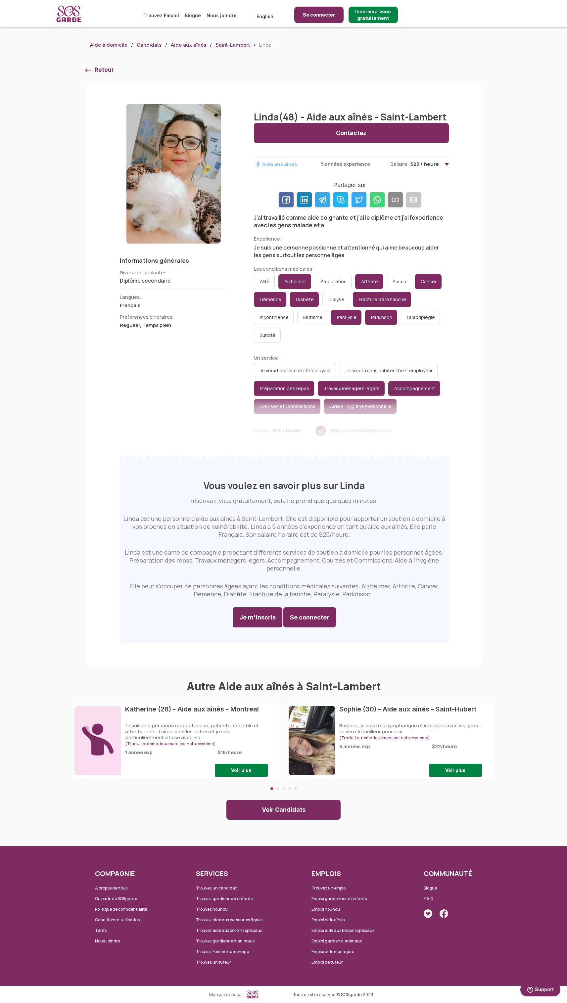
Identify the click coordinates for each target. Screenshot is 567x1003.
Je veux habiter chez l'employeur (295, 370)
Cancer (429, 281)
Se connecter (319, 15)
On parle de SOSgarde (116, 898)
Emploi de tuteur (327, 962)
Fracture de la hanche (382, 299)
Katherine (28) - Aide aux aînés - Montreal (192, 709)
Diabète (305, 299)
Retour (104, 70)
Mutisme (312, 317)
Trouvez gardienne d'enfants (224, 898)
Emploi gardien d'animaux (336, 941)
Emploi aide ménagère (332, 951)
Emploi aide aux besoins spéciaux (342, 930)
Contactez (351, 132)
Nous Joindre (107, 941)
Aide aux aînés (188, 45)
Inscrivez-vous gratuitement (373, 15)
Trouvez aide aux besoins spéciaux (229, 930)
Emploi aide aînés (328, 920)
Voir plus (241, 770)
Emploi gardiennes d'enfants (339, 898)
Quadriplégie (421, 317)
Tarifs (101, 930)
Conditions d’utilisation (117, 920)
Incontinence (274, 317)
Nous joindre (222, 15)
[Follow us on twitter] (428, 913)
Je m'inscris (257, 617)
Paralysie (346, 317)
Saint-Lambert (232, 45)
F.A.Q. (429, 898)
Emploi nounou (325, 909)
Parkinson (381, 317)
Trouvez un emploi (329, 888)
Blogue (193, 15)
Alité (265, 281)
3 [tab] (283, 788)
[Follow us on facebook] (444, 913)
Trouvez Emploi (161, 15)
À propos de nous (111, 888)
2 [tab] (277, 788)
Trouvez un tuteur (213, 962)
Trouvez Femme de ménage (222, 951)
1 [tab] (271, 788)
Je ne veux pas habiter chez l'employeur (389, 370)
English (265, 16)
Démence (270, 299)
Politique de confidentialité (121, 909)
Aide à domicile (108, 45)
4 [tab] (289, 788)
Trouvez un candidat (216, 888)
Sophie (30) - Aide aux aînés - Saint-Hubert (407, 709)
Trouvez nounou (212, 909)
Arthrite (369, 281)
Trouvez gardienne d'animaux (225, 941)
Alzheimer (295, 281)
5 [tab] (295, 788)
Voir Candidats (284, 809)
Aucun (399, 281)
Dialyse (336, 299)
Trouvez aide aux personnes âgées (229, 920)
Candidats (149, 45)
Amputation (334, 281)
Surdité (268, 335)
